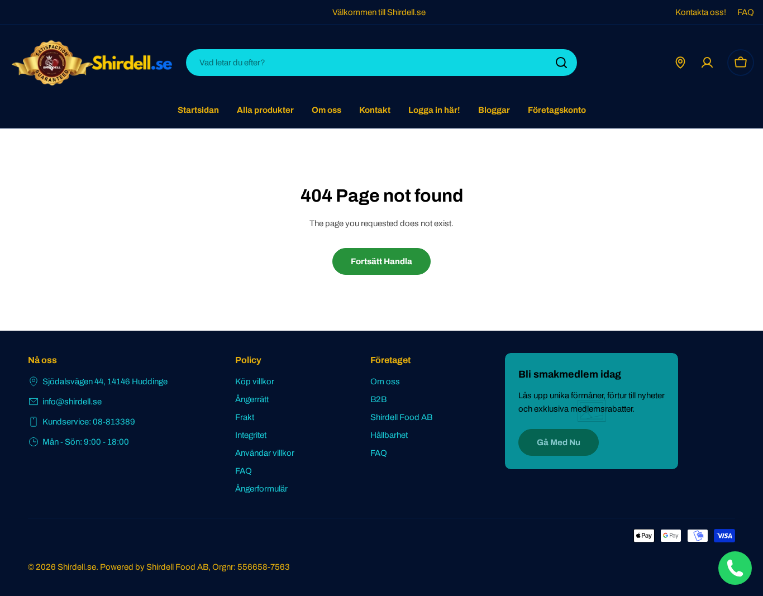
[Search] (561, 62)
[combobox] (381, 62)
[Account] (707, 62)
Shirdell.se (77, 566)
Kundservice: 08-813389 (88, 421)
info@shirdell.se (72, 401)
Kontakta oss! (700, 12)
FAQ (745, 12)
